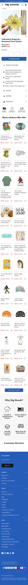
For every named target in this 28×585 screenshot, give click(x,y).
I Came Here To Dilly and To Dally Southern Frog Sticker (6, 165)
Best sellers (5, 526)
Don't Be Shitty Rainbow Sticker (5, 324)
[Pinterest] (13, 553)
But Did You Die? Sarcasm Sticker (19, 221)
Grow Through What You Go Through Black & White (6, 352)
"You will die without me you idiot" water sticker (20, 164)
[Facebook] (2, 553)
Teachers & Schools (8, 510)
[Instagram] (5, 553)
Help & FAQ (5, 475)
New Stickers (5, 523)
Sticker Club (5, 536)
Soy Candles (5, 531)
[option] (14, 1)
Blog (3, 497)
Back (4, 8)
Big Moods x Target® (8, 544)
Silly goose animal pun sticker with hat (19, 351)
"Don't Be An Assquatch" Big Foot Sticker (20, 192)
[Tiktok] (10, 553)
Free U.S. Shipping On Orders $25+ (14, 1)
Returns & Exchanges (8, 481)
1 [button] (12, 36)
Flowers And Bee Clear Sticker (6, 221)
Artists (4, 505)
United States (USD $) (8, 563)
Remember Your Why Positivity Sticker (19, 137)
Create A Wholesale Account (10, 515)
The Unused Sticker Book (6, 274)
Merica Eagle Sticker (18, 274)
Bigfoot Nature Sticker (5, 299)
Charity (4, 507)
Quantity (4, 50)
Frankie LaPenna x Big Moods (10, 542)
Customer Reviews (7, 494)
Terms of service (5, 579)
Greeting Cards (6, 529)
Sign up (7, 465)
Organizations (6, 512)
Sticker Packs (6, 534)
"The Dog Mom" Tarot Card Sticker (6, 379)
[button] (25, 5)
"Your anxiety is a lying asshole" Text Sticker (6, 247)
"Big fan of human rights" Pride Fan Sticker (19, 325)
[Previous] (2, 36)
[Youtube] (8, 553)
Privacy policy (13, 579)
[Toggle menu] (2, 4)
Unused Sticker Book (8, 539)
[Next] (26, 36)
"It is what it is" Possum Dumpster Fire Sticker (6, 137)
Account (4, 478)
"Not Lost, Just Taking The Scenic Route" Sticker (19, 380)
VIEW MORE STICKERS (14, 390)
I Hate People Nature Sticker (18, 299)
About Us (4, 492)
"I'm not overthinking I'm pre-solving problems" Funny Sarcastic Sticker (6, 194)
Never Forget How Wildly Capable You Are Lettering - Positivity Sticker (20, 248)
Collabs (4, 502)
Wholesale (5, 499)
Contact (4, 483)
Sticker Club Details (22, 579)
